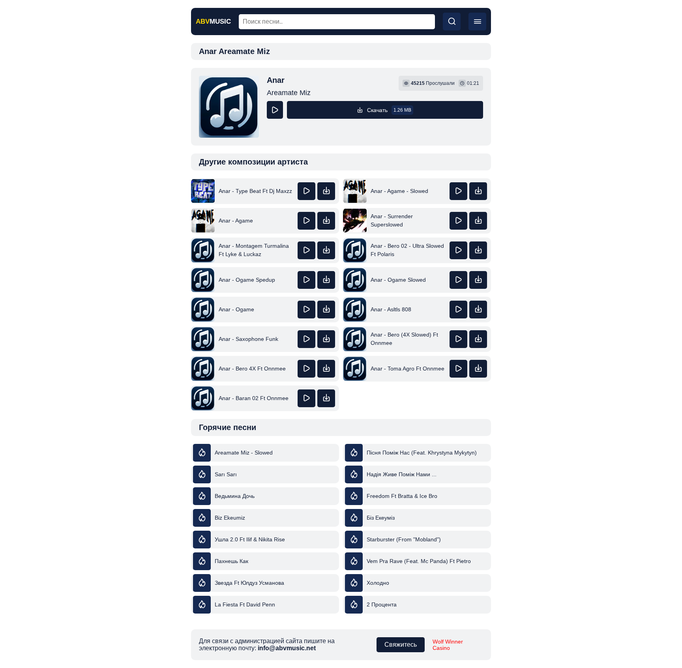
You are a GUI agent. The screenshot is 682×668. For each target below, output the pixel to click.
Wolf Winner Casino (448, 644)
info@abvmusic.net (287, 648)
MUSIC (213, 21)
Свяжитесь (400, 644)
